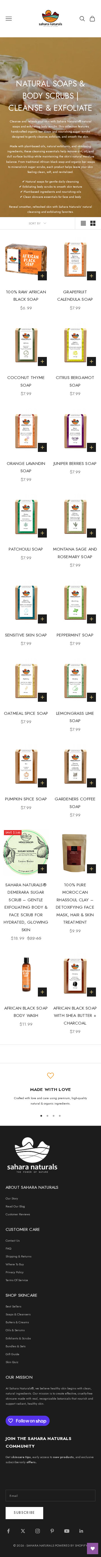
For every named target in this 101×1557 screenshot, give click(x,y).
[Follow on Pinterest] (52, 1531)
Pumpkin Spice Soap (26, 799)
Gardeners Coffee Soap (75, 803)
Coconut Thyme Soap (26, 381)
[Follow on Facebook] (8, 1531)
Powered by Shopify (71, 1545)
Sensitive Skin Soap (26, 635)
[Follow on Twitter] (23, 1531)
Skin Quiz (12, 1362)
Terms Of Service (17, 1280)
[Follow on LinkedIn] (81, 1531)
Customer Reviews (18, 1214)
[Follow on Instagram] (37, 1531)
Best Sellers (13, 1306)
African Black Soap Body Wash (26, 1012)
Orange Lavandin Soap (26, 467)
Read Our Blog (15, 1206)
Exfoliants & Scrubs (18, 1338)
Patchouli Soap (26, 549)
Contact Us (13, 1240)
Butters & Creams (17, 1322)
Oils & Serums (15, 1330)
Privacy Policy (15, 1272)
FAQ (8, 1248)
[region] (50, 1089)
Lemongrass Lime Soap (75, 717)
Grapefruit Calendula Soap (75, 296)
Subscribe (24, 1512)
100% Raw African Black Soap (26, 296)
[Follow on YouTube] (67, 1531)
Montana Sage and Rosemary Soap (75, 553)
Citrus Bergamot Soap (75, 381)
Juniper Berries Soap (75, 463)
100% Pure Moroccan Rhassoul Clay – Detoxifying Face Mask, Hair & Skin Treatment (75, 904)
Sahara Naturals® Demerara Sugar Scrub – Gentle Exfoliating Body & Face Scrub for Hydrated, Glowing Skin (26, 907)
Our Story (12, 1198)
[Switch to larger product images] (83, 223)
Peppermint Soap (75, 635)
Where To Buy (15, 1264)
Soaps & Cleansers (18, 1314)
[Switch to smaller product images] (92, 223)
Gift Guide (12, 1354)
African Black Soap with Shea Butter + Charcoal (75, 1015)
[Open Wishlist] (92, 1548)
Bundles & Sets (16, 1346)
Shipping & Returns (18, 1256)
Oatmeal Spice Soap (26, 713)
